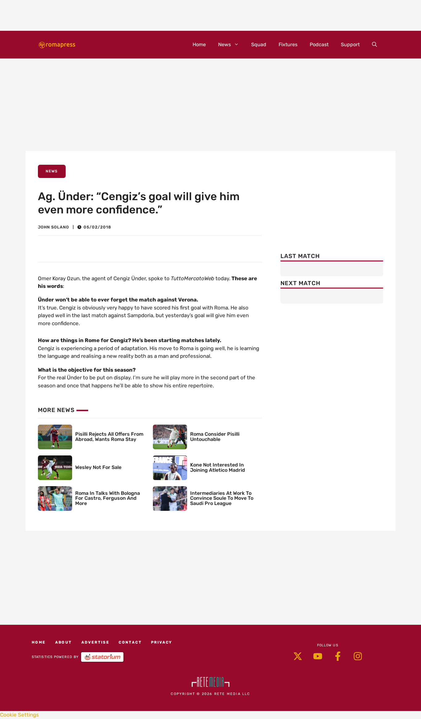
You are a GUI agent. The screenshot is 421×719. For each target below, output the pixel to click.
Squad (258, 44)
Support (350, 44)
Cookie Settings (19, 715)
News (224, 44)
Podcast (319, 44)
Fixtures (288, 44)
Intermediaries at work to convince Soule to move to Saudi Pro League (221, 498)
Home (199, 44)
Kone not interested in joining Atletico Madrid (217, 467)
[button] (374, 44)
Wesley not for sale (98, 467)
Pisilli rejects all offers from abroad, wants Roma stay (109, 436)
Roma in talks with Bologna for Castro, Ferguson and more (107, 498)
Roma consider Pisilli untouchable (214, 436)
